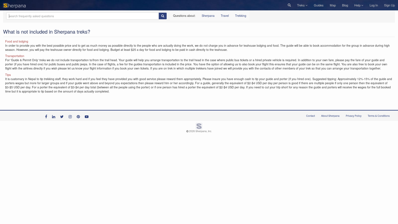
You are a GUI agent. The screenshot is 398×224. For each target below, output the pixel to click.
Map (333, 5)
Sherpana (208, 15)
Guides (319, 5)
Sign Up (389, 5)
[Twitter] (63, 116)
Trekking (240, 15)
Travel (225, 15)
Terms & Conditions (379, 115)
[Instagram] (71, 116)
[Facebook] (47, 116)
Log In (374, 5)
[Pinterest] (79, 116)
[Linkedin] (54, 116)
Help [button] (357, 5)
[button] (289, 5)
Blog (345, 5)
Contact (310, 115)
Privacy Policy (354, 115)
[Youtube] (88, 116)
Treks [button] (301, 5)
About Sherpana (330, 115)
